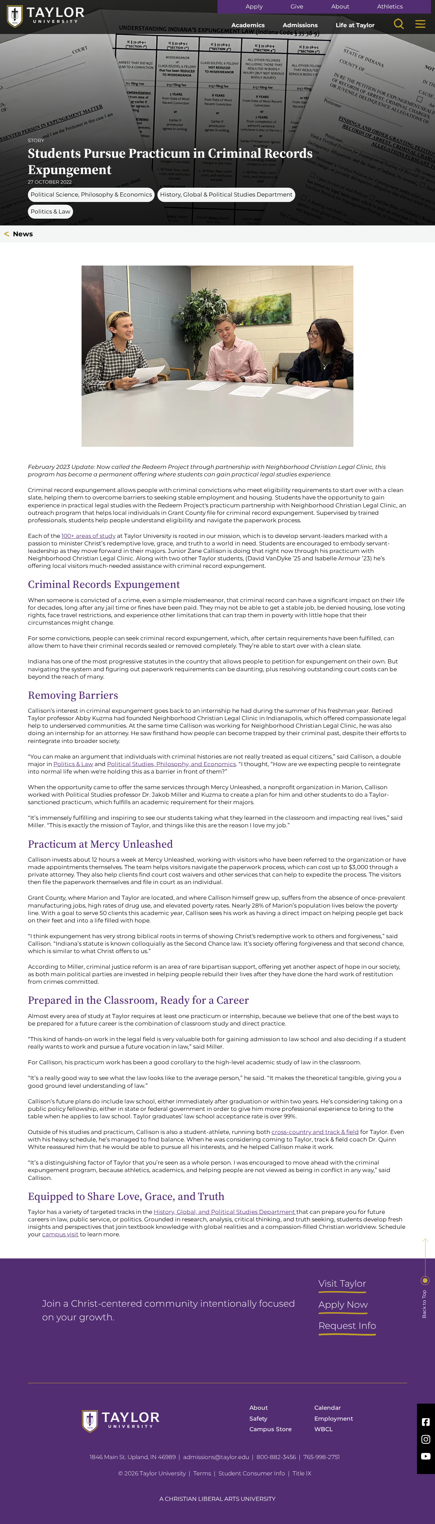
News (23, 234)
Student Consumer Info (252, 1473)
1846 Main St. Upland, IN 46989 (133, 1457)
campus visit (60, 1234)
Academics (248, 25)
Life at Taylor (355, 25)
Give (297, 7)
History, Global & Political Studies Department (226, 194)
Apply (254, 7)
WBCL (323, 1429)
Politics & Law (50, 211)
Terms (202, 1473)
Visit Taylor (342, 1284)
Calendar (327, 1407)
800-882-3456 (276, 1457)
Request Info (347, 1326)
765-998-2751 (321, 1457)
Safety (258, 1418)
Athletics (390, 7)
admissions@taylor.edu (216, 1457)
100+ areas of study (89, 535)
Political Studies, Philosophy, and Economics (171, 764)
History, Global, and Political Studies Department (225, 1211)
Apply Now (343, 1305)
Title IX (302, 1473)
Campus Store (270, 1429)
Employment (333, 1418)
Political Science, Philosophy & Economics (91, 194)
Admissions (300, 25)
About (340, 7)
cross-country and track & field (315, 1132)
